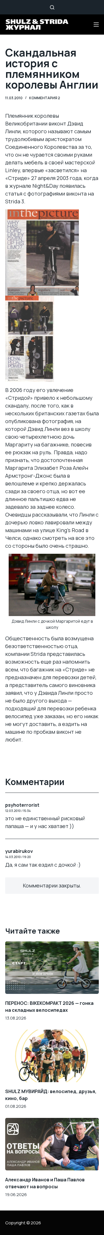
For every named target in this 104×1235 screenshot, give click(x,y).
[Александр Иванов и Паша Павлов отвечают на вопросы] (52, 1144)
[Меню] (96, 24)
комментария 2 (44, 97)
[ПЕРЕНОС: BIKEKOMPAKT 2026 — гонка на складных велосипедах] (52, 967)
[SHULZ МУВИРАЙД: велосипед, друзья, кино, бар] (52, 1056)
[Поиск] (52, 7)
